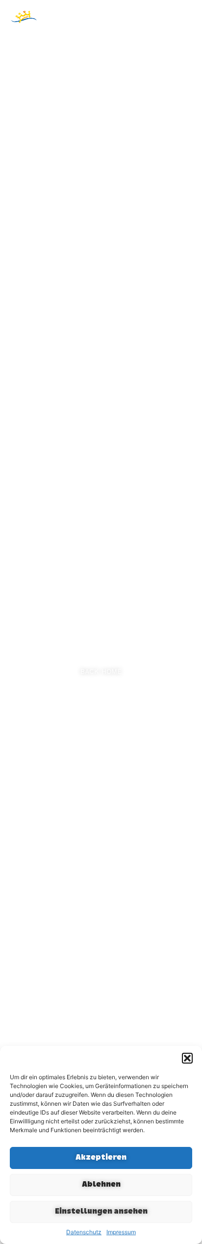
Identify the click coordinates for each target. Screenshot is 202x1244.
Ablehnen (101, 1185)
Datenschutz (83, 1232)
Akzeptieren (101, 1158)
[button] (187, 1058)
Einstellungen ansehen (101, 1212)
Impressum (121, 1232)
